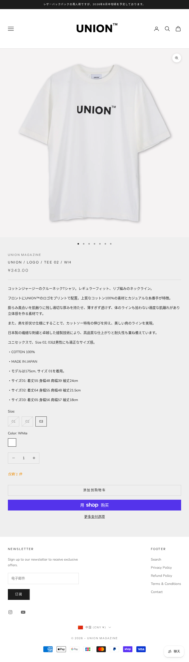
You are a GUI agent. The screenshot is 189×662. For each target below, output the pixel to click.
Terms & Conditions (166, 583)
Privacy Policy (161, 567)
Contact (157, 592)
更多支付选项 (94, 516)
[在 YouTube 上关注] (23, 612)
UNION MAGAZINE (24, 255)
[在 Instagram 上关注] (10, 612)
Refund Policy (161, 575)
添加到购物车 (94, 490)
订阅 (19, 594)
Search (156, 559)
